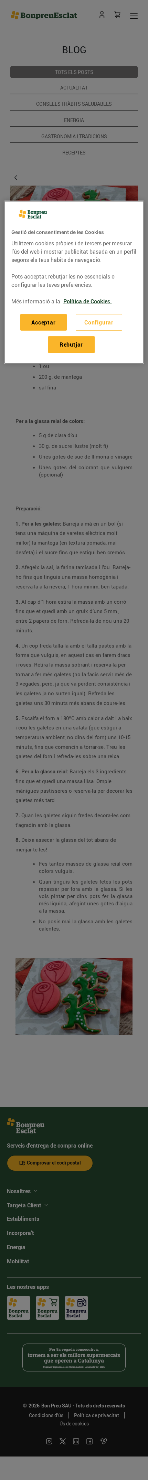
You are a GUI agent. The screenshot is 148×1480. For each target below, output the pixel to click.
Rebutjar (71, 344)
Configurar (99, 322)
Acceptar (43, 322)
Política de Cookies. (87, 301)
